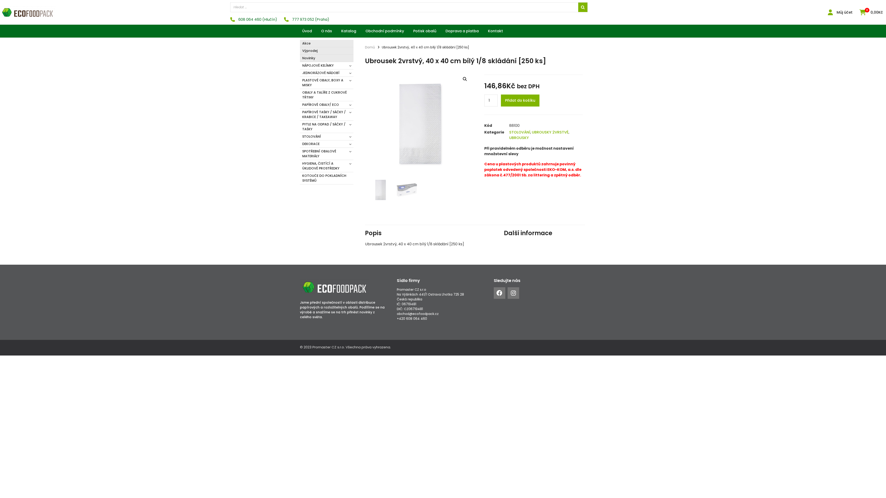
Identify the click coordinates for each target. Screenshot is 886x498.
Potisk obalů (424, 31)
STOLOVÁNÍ (311, 136)
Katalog (348, 31)
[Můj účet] (830, 12)
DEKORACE (311, 144)
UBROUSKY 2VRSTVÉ (550, 132)
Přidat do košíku (520, 100)
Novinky (308, 58)
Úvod (307, 31)
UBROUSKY (519, 137)
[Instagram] (513, 293)
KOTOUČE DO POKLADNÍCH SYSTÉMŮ (324, 178)
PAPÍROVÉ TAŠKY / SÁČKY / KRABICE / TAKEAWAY (324, 114)
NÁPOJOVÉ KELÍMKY (318, 65)
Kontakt (495, 31)
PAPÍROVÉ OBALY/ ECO (320, 104)
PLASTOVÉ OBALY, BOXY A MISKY (322, 82)
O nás (326, 31)
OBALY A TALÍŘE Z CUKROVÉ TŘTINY (324, 95)
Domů (370, 47)
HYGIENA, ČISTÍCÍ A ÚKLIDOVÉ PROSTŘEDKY (320, 166)
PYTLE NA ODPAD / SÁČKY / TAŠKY (323, 126)
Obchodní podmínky (384, 31)
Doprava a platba (462, 31)
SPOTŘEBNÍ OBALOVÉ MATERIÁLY (319, 153)
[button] (465, 79)
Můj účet (845, 12)
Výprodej (309, 50)
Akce (306, 43)
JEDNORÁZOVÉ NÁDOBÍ (320, 73)
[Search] (582, 7)
